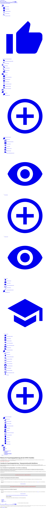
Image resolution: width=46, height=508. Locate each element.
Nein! (1, 507)
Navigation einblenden (7, 3)
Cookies (2, 500)
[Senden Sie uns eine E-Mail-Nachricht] (13, 504)
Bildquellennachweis (4, 501)
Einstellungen (3, 507)
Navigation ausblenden (2, 3)
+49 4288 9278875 (3, 504)
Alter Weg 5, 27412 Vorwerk (9, 504)
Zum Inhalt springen (2, 0)
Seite (37, 491)
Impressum (3, 499)
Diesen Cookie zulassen (23, 493)
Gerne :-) (6, 507)
